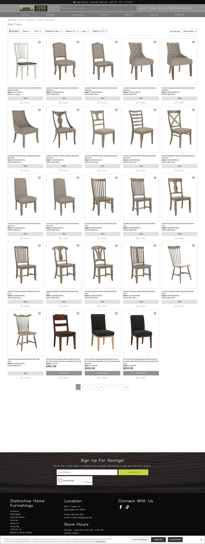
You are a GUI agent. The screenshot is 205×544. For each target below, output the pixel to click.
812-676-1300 (77, 514)
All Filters (15, 31)
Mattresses (50, 15)
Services (104, 15)
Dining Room (31, 20)
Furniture (25, 15)
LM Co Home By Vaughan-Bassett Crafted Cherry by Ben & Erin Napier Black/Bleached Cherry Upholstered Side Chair (102, 361)
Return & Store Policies (21, 532)
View (25, 98)
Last (125, 387)
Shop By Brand (78, 15)
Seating (40, 20)
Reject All (158, 539)
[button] (140, 8)
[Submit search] (132, 8)
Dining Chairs (49, 20)
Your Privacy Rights (140, 539)
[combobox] (27, 31)
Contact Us (179, 15)
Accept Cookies (175, 539)
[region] (102, 540)
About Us (128, 15)
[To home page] (33, 8)
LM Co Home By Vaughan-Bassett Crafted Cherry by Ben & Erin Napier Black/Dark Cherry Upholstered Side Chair (140, 361)
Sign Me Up (133, 472)
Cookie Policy (101, 541)
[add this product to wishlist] (39, 42)
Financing (154, 15)
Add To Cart (64, 373)
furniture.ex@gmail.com (81, 517)
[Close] (201, 539)
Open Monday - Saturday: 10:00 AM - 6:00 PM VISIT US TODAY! (104, 2)
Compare (27, 103)
